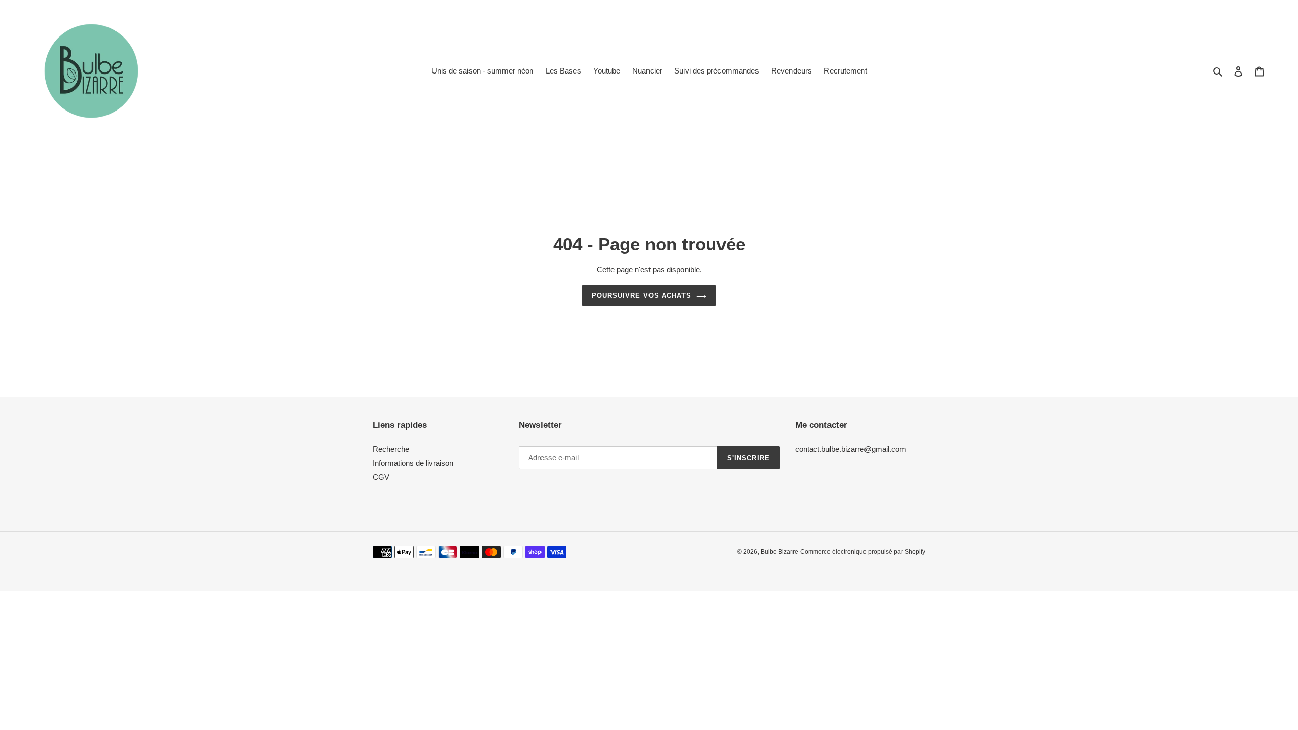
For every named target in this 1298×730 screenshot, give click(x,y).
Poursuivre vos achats (641, 295)
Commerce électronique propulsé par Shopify (862, 551)
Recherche (391, 449)
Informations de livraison (413, 463)
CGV (381, 476)
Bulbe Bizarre (779, 551)
